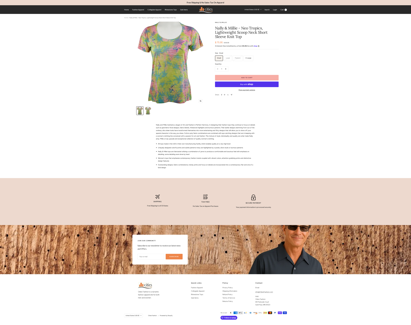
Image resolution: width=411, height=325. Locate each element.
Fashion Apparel (138, 9)
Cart (283, 9)
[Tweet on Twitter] (228, 95)
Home (126, 9)
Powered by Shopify (166, 315)
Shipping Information (230, 291)
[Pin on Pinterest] (224, 95)
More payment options (247, 90)
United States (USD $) (251, 9)
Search (267, 9)
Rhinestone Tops (171, 9)
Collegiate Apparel (154, 9)
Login (275, 9)
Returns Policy (228, 301)
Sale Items (184, 9)
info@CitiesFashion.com (264, 292)
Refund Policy (227, 294)
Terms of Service (229, 298)
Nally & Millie (221, 22)
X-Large (248, 58)
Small (219, 58)
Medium (238, 58)
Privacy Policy (228, 288)
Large (228, 58)
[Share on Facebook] (221, 95)
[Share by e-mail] (231, 94)
